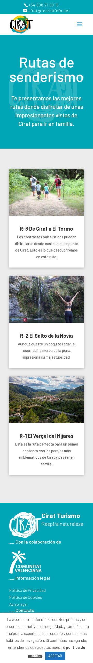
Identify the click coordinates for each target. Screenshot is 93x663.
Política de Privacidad (27, 590)
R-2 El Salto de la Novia (46, 336)
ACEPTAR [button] (55, 656)
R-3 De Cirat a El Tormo (46, 228)
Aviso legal (18, 604)
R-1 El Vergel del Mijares (47, 436)
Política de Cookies (25, 597)
